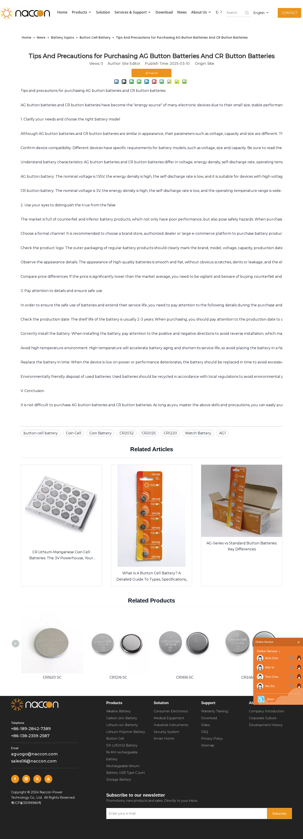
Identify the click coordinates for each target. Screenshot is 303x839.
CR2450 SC (239, 677)
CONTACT (289, 13)
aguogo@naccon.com (34, 754)
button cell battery (41, 433)
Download (164, 12)
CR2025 (149, 433)
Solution (103, 12)
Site (210, 63)
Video (205, 725)
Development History (266, 725)
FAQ (204, 732)
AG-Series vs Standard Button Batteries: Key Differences (242, 546)
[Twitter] (37, 779)
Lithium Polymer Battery (125, 732)
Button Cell (115, 739)
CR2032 (127, 433)
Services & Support (131, 12)
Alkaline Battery (118, 711)
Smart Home (164, 739)
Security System (166, 732)
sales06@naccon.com (34, 761)
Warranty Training (214, 711)
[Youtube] (48, 779)
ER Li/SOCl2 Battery (122, 745)
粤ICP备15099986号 (26, 803)
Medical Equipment (169, 718)
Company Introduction (266, 711)
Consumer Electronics (171, 711)
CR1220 (170, 433)
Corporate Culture (262, 718)
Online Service (267, 651)
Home (62, 12)
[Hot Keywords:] (247, 12)
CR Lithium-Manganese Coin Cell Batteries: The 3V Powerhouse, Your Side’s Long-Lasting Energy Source (61, 555)
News (182, 12)
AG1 (222, 433)
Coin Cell (73, 433)
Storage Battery (118, 780)
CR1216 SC (106, 677)
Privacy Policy (212, 739)
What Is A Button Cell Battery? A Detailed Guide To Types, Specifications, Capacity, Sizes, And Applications (151, 576)
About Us (199, 12)
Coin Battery (100, 433)
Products (80, 12)
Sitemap (207, 745)
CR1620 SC (40, 677)
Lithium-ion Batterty (122, 725)
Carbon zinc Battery (121, 718)
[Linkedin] (26, 779)
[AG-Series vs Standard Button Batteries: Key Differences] (241, 501)
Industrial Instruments (171, 725)
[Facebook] (15, 779)
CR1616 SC (173, 677)
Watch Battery (198, 433)
